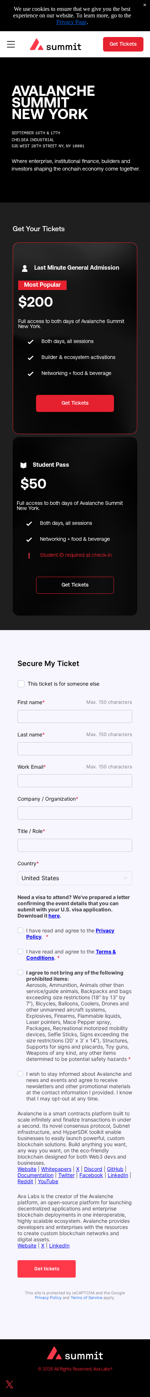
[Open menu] (11, 44)
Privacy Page (71, 22)
